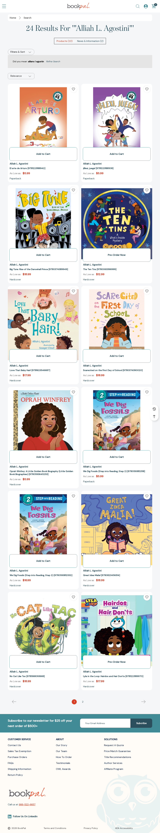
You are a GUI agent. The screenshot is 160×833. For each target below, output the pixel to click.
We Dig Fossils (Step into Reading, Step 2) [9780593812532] (41, 575)
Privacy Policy (91, 828)
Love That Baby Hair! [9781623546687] (30, 370)
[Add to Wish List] (73, 89)
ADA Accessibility (124, 828)
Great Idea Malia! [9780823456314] (101, 575)
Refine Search (53, 61)
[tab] (64, 41)
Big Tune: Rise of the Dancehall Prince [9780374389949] (39, 269)
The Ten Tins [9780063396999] (99, 269)
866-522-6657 (27, 804)
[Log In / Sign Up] (145, 6)
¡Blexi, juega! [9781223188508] (98, 168)
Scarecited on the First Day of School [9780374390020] (113, 370)
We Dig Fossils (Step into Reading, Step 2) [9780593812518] (114, 471)
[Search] (137, 6)
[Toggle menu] (4, 6)
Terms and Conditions (55, 828)
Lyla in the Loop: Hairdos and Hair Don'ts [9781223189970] (113, 676)
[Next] (143, 701)
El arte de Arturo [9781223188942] (27, 168)
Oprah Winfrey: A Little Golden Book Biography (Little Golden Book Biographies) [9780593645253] (41, 473)
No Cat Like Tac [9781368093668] (27, 676)
